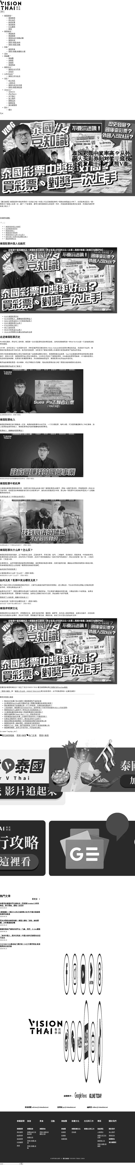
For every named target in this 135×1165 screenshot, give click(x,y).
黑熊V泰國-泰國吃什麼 (16, 51)
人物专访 (11, 83)
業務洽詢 (11, 101)
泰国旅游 (7, 31)
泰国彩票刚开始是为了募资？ (11, 366)
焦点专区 (11, 81)
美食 (6, 47)
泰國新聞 (20, 1129)
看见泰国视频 (77, 144)
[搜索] (21, 1164)
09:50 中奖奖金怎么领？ (13, 330)
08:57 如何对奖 (9, 327)
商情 (10, 29)
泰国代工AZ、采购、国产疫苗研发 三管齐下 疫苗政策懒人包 (27, 725)
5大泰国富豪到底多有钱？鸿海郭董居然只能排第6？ (23, 712)
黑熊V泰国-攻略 (14, 45)
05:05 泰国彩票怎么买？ (13, 323)
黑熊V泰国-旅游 (14, 42)
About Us (7, 90)
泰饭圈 (6, 56)
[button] (1, 114)
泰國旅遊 (30, 1129)
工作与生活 (8, 74)
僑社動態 (20, 1132)
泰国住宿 (11, 40)
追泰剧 (11, 63)
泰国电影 (11, 65)
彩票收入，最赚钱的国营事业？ (12, 430)
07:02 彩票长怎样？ (11, 325)
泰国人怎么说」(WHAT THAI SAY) (28, 691)
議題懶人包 (101, 1141)
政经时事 (11, 22)
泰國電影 (64, 1139)
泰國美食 (43, 1129)
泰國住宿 (30, 1137)
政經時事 (20, 1135)
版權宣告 (11, 103)
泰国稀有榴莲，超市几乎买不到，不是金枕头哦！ (22, 727)
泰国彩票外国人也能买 (13, 227)
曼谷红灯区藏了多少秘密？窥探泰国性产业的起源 (22, 701)
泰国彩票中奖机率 (12, 233)
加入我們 (11, 98)
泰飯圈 (63, 1129)
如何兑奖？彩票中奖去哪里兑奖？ (17, 237)
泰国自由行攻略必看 (16, 38)
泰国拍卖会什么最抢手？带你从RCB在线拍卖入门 (22, 710)
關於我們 (112, 1129)
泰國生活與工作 (89, 1129)
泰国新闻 (7, 16)
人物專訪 (100, 1132)
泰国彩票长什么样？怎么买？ (15, 235)
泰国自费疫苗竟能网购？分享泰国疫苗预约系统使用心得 (25, 721)
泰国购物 (11, 36)
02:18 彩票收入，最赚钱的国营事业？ (18, 319)
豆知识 (11, 72)
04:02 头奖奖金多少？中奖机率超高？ (18, 321)
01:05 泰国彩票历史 (11, 316)
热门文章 (33, 735)
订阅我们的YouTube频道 (59, 687)
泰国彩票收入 (10, 231)
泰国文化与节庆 (14, 69)
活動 (53, 1121)
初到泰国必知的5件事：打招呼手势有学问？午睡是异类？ (25, 716)
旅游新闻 (11, 24)
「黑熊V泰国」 (5, 691)
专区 (6, 78)
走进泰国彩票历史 (12, 229)
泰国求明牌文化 (11, 239)
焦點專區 (100, 1129)
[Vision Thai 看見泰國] (67, 5)
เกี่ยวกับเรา (12, 94)
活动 (6, 54)
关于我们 (11, 96)
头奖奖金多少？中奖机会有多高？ (12, 497)
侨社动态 (11, 20)
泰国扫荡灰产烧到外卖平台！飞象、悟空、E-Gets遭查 (20, 929)
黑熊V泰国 (87, 144)
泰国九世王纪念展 (15, 85)
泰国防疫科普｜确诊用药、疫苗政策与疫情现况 (22, 723)
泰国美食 (11, 49)
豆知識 (74, 1132)
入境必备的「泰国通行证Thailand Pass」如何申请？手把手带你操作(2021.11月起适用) (35, 708)
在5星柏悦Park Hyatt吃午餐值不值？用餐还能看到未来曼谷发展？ (28, 703)
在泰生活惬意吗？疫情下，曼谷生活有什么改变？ (22, 719)
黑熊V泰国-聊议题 (15, 87)
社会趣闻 (11, 27)
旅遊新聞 (20, 1139)
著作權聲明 (12, 105)
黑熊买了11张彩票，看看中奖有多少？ (14, 597)
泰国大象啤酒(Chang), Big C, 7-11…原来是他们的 (22, 714)
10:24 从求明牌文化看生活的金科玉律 (18, 332)
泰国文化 (7, 67)
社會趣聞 (20, 1142)
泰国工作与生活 (14, 76)
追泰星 (11, 60)
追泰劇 (63, 1135)
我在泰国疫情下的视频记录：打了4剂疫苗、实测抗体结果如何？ (28, 705)
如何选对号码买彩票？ (8, 569)
